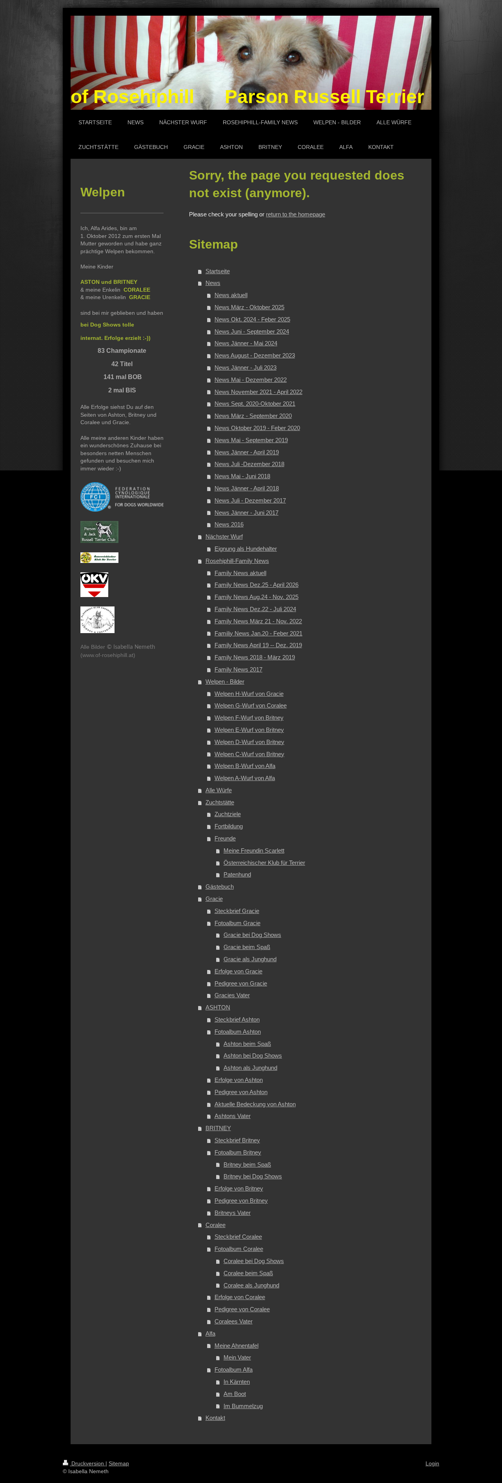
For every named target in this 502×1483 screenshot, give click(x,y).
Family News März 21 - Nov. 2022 (258, 621)
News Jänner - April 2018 (247, 488)
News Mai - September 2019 (251, 440)
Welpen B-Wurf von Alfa (245, 765)
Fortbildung (229, 826)
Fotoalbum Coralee (239, 1248)
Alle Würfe (219, 790)
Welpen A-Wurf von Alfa (245, 778)
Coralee (216, 1225)
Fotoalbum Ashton (238, 1031)
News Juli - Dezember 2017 (250, 500)
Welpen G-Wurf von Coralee (251, 705)
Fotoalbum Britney (238, 1152)
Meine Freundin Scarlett (254, 850)
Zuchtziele (228, 814)
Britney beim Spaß (247, 1164)
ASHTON (218, 1007)
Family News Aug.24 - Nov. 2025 (256, 597)
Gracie (214, 898)
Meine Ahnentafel (236, 1345)
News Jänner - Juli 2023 (245, 367)
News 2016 (229, 524)
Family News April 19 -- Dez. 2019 (258, 645)
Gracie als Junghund (250, 959)
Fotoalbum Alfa (234, 1369)
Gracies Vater (232, 995)
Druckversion (87, 1463)
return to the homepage (295, 214)
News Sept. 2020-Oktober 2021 (255, 403)
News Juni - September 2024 (252, 331)
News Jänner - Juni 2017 (246, 512)
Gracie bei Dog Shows (252, 934)
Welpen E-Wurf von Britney (249, 729)
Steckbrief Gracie (237, 911)
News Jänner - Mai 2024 (246, 343)
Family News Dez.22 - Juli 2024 (255, 609)
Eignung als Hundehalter (246, 548)
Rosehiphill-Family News (237, 560)
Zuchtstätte (220, 802)
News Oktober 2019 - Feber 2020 (257, 428)
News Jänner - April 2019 (247, 452)
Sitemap (119, 1463)
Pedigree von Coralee (242, 1309)
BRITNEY (218, 1128)
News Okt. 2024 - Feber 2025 (252, 319)
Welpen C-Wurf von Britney (249, 754)
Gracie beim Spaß (247, 947)
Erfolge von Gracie (238, 971)
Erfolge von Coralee (240, 1297)
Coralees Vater (234, 1321)
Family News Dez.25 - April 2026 (256, 584)
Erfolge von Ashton (239, 1079)
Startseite (218, 271)
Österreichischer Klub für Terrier (264, 862)
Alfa (210, 1333)
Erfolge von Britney (239, 1188)
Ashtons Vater (233, 1116)
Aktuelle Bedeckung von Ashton (255, 1104)
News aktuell (231, 295)
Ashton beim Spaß (247, 1043)
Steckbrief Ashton (237, 1019)
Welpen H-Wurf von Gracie (249, 693)
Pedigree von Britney (241, 1200)
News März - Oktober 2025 (249, 307)
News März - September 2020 (253, 415)
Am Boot (235, 1393)
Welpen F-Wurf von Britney (249, 717)
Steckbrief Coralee (238, 1236)
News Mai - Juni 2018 (242, 476)
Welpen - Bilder (225, 681)
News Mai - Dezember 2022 (251, 379)
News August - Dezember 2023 (255, 355)
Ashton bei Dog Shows (253, 1055)
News (213, 283)
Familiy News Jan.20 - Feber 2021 (258, 633)
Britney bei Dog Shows (253, 1176)
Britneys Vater (233, 1212)
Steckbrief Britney (237, 1140)
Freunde (225, 838)
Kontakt (215, 1417)
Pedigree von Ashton (241, 1092)
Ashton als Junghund (250, 1067)
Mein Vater (237, 1357)
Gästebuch (220, 886)
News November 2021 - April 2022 (258, 391)
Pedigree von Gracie (241, 983)
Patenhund (237, 874)
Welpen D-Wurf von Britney (249, 742)
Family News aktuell (240, 573)
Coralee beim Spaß (248, 1273)
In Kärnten (237, 1381)
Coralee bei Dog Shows (254, 1261)
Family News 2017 (238, 669)
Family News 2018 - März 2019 (255, 657)
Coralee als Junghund (251, 1285)
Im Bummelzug (243, 1406)
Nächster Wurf (224, 536)
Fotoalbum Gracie (237, 923)
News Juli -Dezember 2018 (249, 464)
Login (432, 1463)
